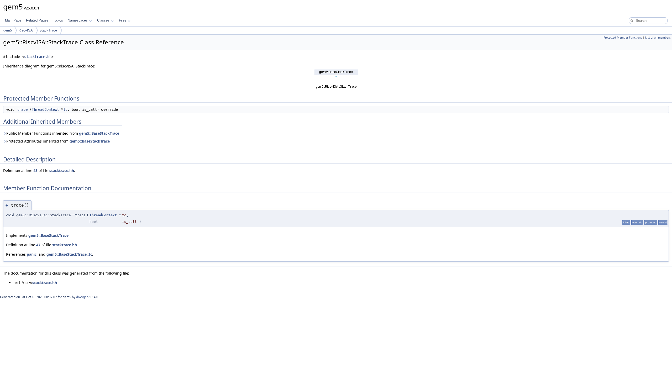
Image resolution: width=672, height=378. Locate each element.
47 (38, 244)
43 (35, 170)
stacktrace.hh (37, 57)
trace (22, 109)
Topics (58, 20)
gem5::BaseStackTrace (99, 133)
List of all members (658, 37)
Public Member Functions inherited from (62, 133)
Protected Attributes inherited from (58, 141)
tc (65, 109)
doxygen (82, 297)
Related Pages (37, 20)
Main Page (13, 20)
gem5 (7, 30)
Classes (103, 20)
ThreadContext (45, 109)
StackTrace (48, 30)
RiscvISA (25, 30)
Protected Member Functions (622, 37)
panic (31, 254)
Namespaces (78, 20)
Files (122, 20)
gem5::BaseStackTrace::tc (69, 254)
